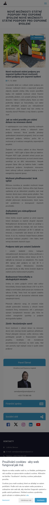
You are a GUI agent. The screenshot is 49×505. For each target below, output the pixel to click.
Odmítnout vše (26, 500)
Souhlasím (40, 500)
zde (27, 495)
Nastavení (5, 500)
